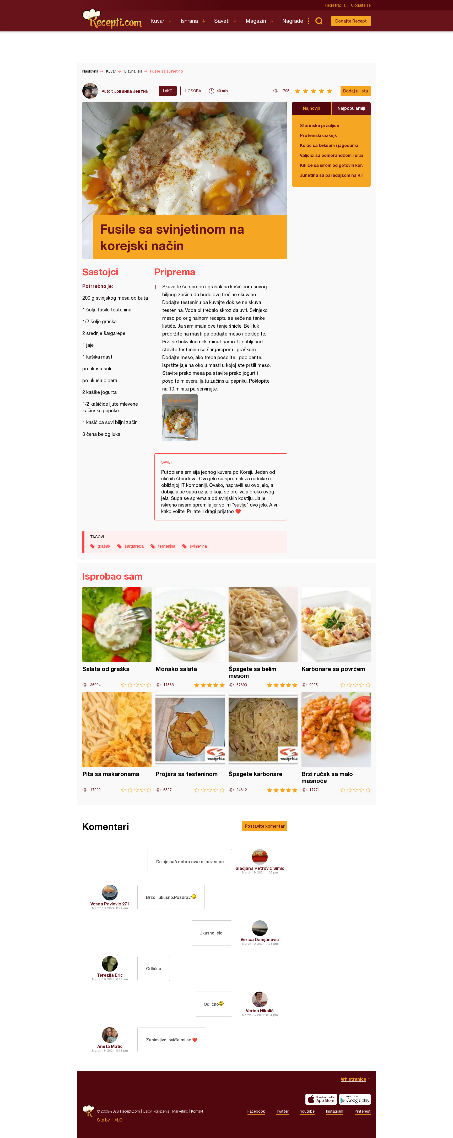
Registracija (335, 5)
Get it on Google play (355, 1099)
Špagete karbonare (263, 742)
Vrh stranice (353, 1078)
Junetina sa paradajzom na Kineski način (331, 175)
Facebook (256, 1111)
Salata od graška (117, 637)
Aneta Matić (110, 1046)
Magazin (256, 21)
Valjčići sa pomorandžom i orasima (331, 155)
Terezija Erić (110, 974)
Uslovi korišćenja (156, 1111)
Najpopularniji (351, 108)
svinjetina (198, 546)
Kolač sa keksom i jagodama (329, 145)
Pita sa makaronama (117, 742)
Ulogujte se (361, 5)
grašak (104, 546)
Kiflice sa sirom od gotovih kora (331, 165)
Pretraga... (318, 21)
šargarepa (134, 546)
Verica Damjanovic (260, 939)
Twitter (282, 1111)
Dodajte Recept (351, 20)
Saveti (221, 21)
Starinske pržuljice (319, 125)
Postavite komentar (265, 825)
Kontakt (197, 1111)
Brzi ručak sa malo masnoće (336, 742)
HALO (117, 1120)
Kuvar (157, 21)
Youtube (307, 1111)
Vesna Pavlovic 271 (109, 903)
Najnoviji (311, 108)
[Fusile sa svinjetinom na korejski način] (218, 417)
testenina (166, 546)
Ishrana (189, 21)
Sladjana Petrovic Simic (259, 868)
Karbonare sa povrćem (336, 637)
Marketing (180, 1111)
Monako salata (190, 637)
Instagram (334, 1111)
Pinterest (363, 1111)
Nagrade (292, 21)
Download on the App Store (321, 1099)
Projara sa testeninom (190, 742)
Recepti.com (112, 19)
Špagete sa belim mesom (263, 637)
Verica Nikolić (260, 1010)
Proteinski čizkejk (318, 135)
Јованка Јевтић (131, 91)
